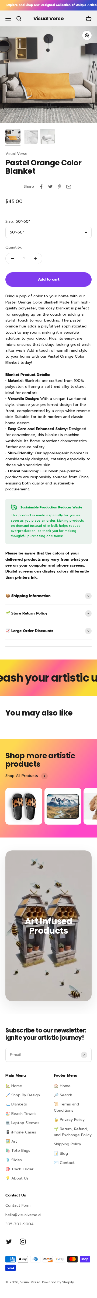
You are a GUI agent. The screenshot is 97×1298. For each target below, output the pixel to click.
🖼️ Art (11, 1141)
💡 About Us (17, 1178)
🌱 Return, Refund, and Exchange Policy (73, 1132)
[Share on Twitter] (50, 186)
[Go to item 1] (12, 137)
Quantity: (13, 247)
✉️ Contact (64, 1163)
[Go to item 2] (30, 137)
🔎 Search (63, 1095)
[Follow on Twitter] (9, 1241)
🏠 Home (62, 1086)
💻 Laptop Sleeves (22, 1123)
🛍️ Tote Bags (17, 1150)
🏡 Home (13, 1086)
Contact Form (17, 1205)
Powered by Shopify (58, 1282)
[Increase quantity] (35, 258)
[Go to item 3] (47, 137)
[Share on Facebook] (41, 186)
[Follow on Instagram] (22, 1241)
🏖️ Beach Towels (20, 1113)
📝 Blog (61, 1153)
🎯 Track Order (19, 1169)
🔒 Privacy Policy (69, 1119)
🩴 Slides (13, 1160)
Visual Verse (16, 153)
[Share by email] (68, 186)
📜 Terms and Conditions (66, 1107)
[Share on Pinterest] (59, 186)
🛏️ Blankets (16, 1104)
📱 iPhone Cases (20, 1132)
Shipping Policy (67, 1144)
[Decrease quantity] (12, 258)
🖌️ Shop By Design (22, 1095)
